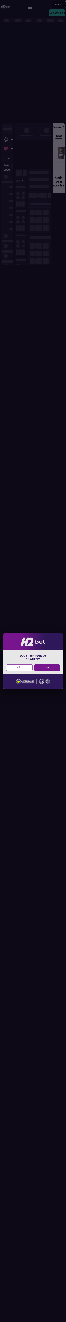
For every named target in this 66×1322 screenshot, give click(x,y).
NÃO (19, 668)
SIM (47, 668)
